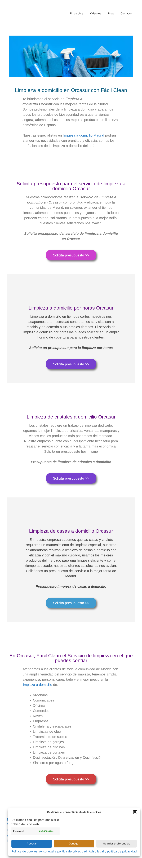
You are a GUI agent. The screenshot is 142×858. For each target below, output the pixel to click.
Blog (111, 13)
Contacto (126, 13)
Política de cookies (24, 851)
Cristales (95, 13)
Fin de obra (76, 13)
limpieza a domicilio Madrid (83, 135)
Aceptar (32, 843)
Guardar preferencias (116, 843)
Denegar (74, 843)
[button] (135, 812)
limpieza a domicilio (37, 685)
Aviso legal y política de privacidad (63, 851)
